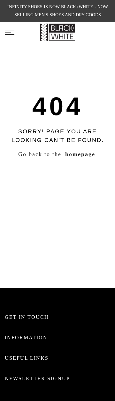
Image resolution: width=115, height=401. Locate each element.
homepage (80, 154)
